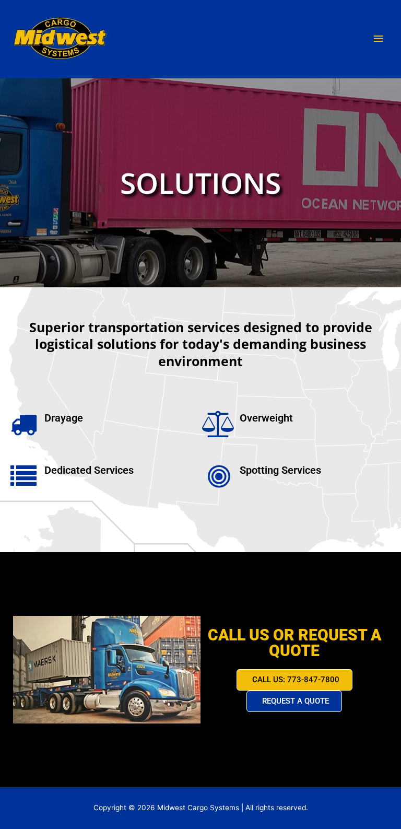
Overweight (266, 418)
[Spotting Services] (219, 476)
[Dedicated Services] (23, 476)
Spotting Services (280, 470)
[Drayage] (23, 424)
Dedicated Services (89, 470)
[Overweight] (219, 424)
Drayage (63, 418)
